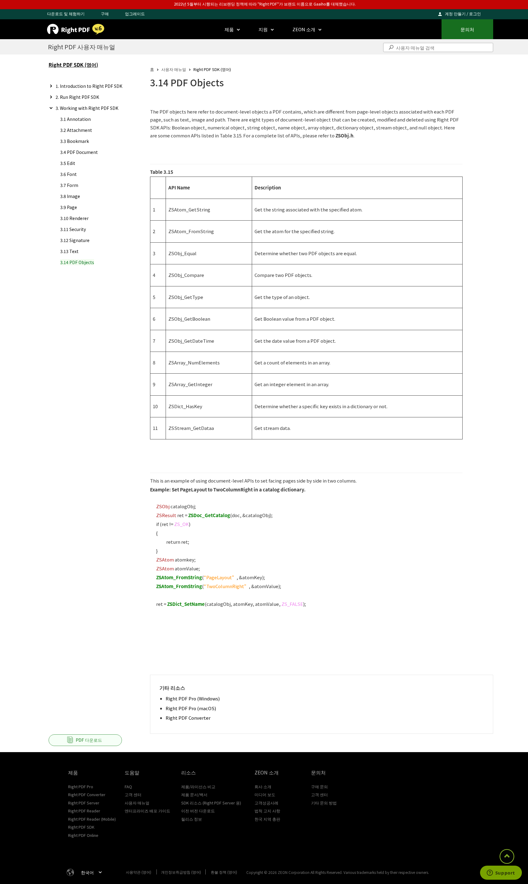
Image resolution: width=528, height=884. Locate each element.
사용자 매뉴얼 (173, 69)
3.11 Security (73, 229)
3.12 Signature (75, 240)
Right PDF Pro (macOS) (191, 708)
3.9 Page (68, 207)
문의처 (467, 29)
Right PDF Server (83, 803)
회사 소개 (263, 786)
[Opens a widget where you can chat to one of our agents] (501, 873)
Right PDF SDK (81, 827)
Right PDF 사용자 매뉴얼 (81, 46)
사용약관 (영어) (138, 872)
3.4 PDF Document (79, 152)
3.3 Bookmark (74, 141)
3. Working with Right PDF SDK (87, 108)
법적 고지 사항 (267, 811)
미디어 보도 (265, 794)
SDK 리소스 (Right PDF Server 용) (211, 803)
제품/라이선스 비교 (198, 786)
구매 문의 (319, 786)
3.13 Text (69, 251)
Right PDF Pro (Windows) (193, 698)
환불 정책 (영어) (224, 872)
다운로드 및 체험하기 (66, 14)
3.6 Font (68, 174)
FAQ (128, 786)
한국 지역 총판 (267, 819)
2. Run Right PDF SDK (77, 97)
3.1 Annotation (75, 119)
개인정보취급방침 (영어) (181, 872)
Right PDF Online (83, 835)
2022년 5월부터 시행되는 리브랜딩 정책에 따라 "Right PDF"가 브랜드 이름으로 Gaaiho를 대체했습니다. (265, 4)
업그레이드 (135, 14)
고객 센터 (133, 794)
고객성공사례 (266, 803)
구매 (105, 14)
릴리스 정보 (191, 819)
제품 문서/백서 (194, 794)
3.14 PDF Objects (77, 262)
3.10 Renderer (74, 218)
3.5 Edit (67, 163)
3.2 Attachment (76, 130)
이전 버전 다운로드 (198, 811)
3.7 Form (69, 185)
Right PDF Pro (80, 786)
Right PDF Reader (84, 811)
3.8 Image (70, 196)
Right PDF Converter (188, 717)
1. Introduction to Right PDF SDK (89, 86)
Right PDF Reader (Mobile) (92, 819)
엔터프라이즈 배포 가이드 (147, 811)
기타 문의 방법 (324, 803)
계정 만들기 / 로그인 (463, 14)
